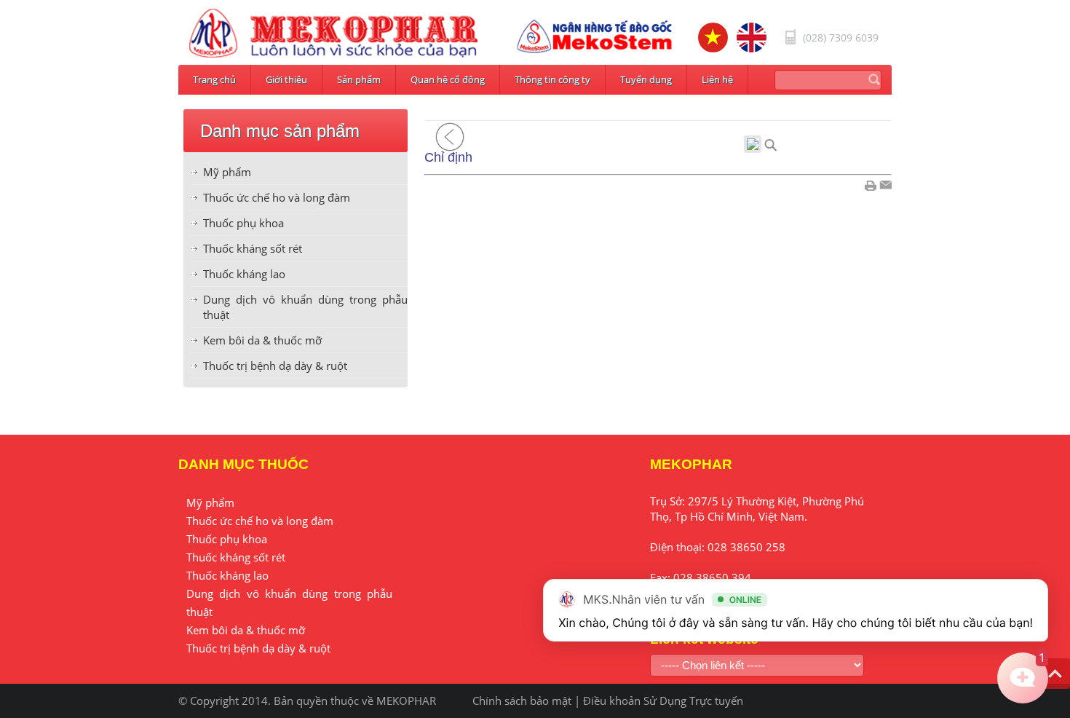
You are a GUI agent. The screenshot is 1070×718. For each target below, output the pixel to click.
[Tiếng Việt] (713, 37)
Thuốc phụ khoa (243, 223)
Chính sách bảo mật (521, 700)
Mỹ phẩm (227, 172)
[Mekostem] (595, 36)
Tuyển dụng (646, 79)
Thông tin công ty (552, 79)
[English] (751, 37)
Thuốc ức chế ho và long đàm (276, 197)
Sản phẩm (359, 79)
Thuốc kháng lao (244, 274)
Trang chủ (214, 79)
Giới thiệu (286, 79)
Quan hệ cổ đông (448, 79)
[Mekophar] (333, 33)
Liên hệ (717, 79)
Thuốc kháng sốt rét (252, 248)
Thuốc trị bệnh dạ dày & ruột (275, 365)
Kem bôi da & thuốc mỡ (262, 340)
